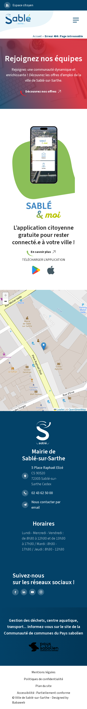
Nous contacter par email (45, 505)
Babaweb (18, 702)
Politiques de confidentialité (43, 679)
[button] (43, 346)
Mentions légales (43, 672)
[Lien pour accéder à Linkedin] (24, 592)
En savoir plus (41, 252)
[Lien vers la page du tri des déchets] (43, 648)
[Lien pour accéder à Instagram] (41, 592)
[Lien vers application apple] (51, 271)
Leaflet (60, 409)
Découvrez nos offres (41, 91)
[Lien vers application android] (36, 271)
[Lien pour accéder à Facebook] (15, 592)
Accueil (37, 36)
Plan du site (43, 686)
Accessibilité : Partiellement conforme (43, 693)
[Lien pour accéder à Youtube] (32, 592)
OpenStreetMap (77, 409)
